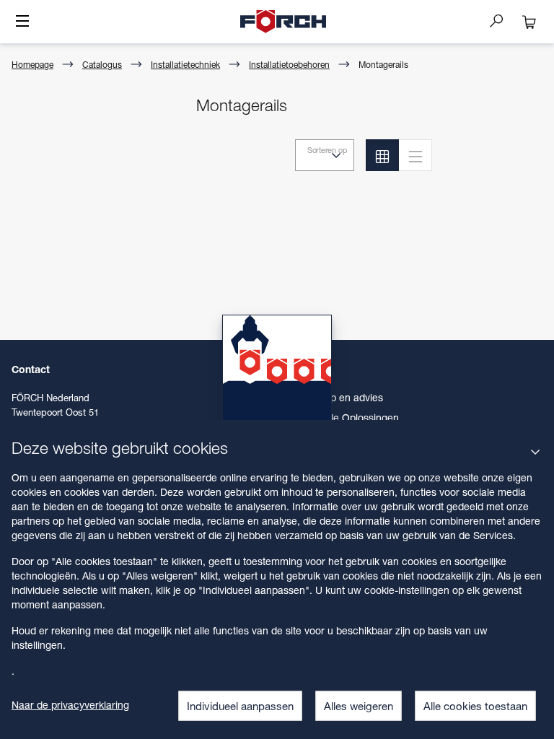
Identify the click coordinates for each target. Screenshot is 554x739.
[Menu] (22, 22)
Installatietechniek (185, 64)
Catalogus (102, 64)
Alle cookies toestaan (475, 705)
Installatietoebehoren (289, 64)
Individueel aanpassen (240, 705)
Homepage (32, 64)
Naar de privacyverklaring (70, 705)
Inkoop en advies (344, 397)
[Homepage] (283, 21)
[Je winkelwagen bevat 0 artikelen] (529, 22)
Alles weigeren (358, 705)
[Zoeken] (502, 20)
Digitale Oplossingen (352, 417)
